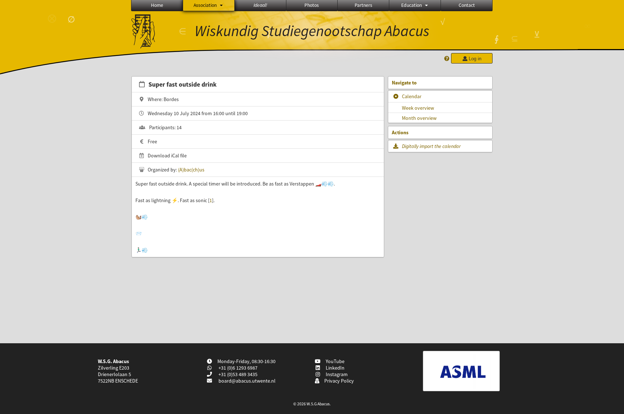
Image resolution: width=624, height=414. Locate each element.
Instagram (336, 374)
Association (205, 5)
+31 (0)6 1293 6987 (237, 368)
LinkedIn (334, 368)
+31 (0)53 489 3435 (237, 374)
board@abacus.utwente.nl (247, 381)
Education (411, 5)
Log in (474, 58)
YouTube (334, 361)
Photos (311, 5)
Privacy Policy (338, 381)
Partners (363, 5)
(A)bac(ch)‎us (191, 169)
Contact (467, 5)
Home (157, 5)
